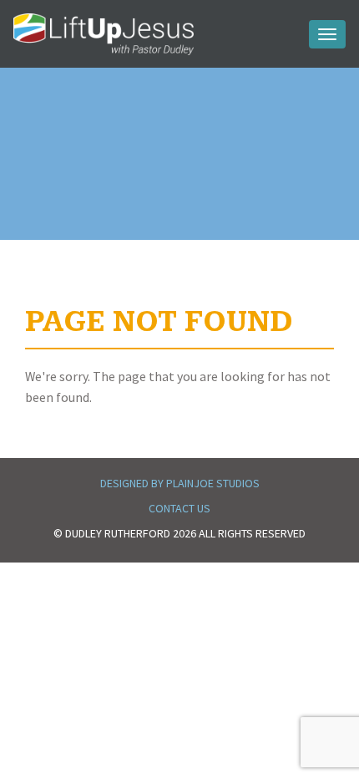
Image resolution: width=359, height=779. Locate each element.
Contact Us (179, 508)
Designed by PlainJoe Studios (180, 483)
